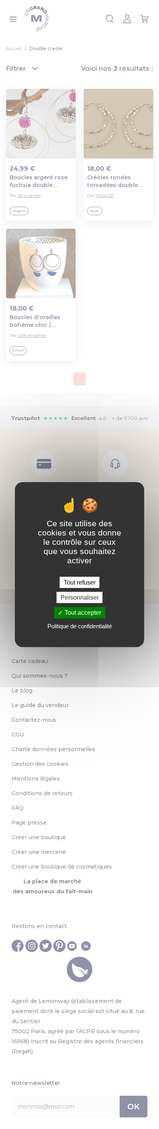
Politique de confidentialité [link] (79, 625)
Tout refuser (80, 582)
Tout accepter (82, 612)
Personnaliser (80, 597)
